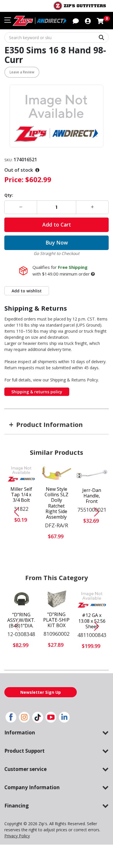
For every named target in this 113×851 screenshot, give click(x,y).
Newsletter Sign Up (40, 692)
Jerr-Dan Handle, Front (91, 496)
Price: (13, 179)
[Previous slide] (14, 512)
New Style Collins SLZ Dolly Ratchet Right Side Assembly (56, 503)
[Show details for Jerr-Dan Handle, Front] (91, 473)
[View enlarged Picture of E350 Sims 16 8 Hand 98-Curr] (56, 116)
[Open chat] (76, 20)
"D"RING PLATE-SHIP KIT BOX (56, 620)
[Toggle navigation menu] (7, 20)
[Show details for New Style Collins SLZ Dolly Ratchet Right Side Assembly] (56, 473)
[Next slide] (99, 512)
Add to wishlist (27, 291)
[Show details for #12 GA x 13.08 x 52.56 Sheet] (91, 599)
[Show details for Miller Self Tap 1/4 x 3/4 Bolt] (21, 473)
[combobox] (56, 37)
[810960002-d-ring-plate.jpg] (56, 599)
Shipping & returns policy (36, 391)
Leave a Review (22, 72)
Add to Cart (56, 224)
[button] (88, 20)
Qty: (8, 195)
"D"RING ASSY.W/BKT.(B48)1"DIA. (21, 620)
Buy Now (56, 242)
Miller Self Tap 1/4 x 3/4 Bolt (21, 494)
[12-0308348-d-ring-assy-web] (21, 599)
